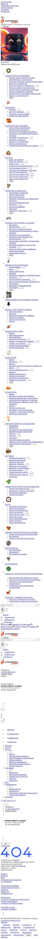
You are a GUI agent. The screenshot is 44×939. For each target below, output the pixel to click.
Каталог (4, 874)
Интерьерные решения (11, 880)
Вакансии (5, 892)
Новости (4, 890)
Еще (11, 98)
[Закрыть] (2, 721)
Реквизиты (5, 897)
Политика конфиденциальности (15, 899)
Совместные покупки (10, 888)
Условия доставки (9, 909)
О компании (6, 882)
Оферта (4, 922)
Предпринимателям (10, 886)
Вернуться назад (8, 866)
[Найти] (6, 609)
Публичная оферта (9, 901)
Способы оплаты (8, 907)
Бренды (4, 876)
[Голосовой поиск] (2, 609)
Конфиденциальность (10, 920)
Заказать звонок (7, 674)
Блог (3, 878)
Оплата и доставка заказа (12, 903)
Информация (6, 894)
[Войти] (2, 712)
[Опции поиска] (2, 607)
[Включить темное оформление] (2, 17)
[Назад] (10, 752)
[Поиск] (2, 709)
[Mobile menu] (2, 659)
